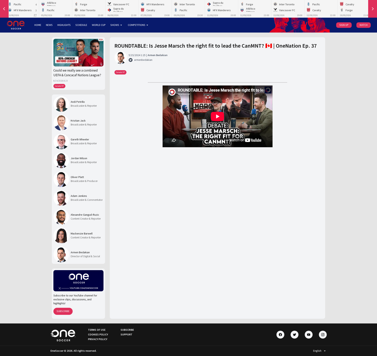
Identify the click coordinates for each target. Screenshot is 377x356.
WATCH (364, 25)
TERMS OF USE (96, 329)
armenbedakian (143, 60)
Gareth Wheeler (80, 139)
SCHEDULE (81, 25)
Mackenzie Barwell (81, 233)
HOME (37, 25)
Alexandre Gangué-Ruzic (85, 214)
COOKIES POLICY (98, 334)
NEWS (49, 25)
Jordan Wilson (79, 158)
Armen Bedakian (80, 252)
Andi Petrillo (78, 102)
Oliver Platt (77, 177)
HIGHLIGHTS (64, 25)
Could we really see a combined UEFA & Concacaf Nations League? (77, 72)
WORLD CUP (99, 25)
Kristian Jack (78, 120)
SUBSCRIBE (63, 311)
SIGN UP (344, 25)
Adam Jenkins (79, 196)
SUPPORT (126, 334)
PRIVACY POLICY (97, 339)
